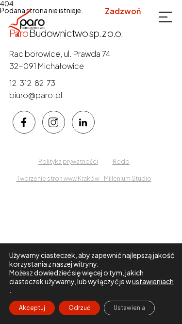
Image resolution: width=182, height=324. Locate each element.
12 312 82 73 (119, 23)
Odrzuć (79, 307)
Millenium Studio (127, 178)
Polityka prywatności (68, 161)
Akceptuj (32, 307)
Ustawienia (129, 307)
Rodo (121, 161)
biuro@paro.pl (35, 95)
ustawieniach (153, 281)
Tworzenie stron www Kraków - (60, 178)
